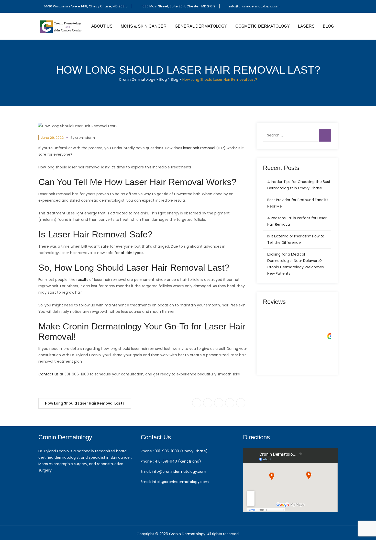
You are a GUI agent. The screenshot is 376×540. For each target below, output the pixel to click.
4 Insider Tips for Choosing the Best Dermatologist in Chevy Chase (298, 185)
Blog (328, 26)
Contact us (48, 374)
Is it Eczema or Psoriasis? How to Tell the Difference (295, 239)
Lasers (306, 26)
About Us (102, 26)
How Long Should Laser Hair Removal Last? (85, 403)
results (82, 279)
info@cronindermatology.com (254, 6)
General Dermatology (201, 26)
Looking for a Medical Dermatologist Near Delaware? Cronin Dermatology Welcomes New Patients (295, 264)
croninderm (85, 137)
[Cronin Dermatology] (61, 26)
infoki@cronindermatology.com (180, 481)
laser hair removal (199, 148)
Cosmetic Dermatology (262, 26)
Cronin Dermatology (187, 533)
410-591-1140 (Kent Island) (178, 461)
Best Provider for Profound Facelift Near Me (297, 203)
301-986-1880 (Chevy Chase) (181, 451)
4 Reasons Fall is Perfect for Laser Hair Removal (297, 221)
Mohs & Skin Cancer (144, 26)
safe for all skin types (124, 252)
